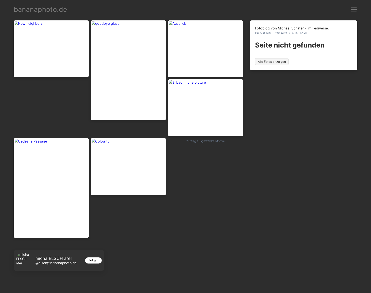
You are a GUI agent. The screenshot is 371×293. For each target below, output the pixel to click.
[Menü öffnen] (353, 9)
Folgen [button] (93, 260)
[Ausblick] (205, 48)
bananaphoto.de (40, 9)
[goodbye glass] (128, 70)
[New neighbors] (51, 48)
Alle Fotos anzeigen (272, 61)
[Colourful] (128, 166)
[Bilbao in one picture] (205, 107)
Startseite (280, 33)
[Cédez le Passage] (51, 188)
